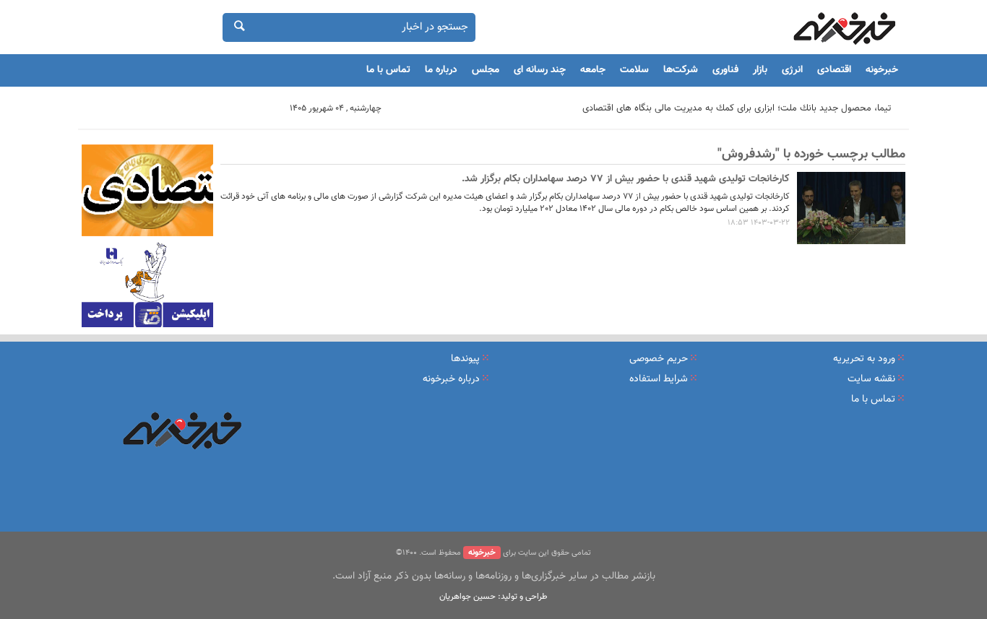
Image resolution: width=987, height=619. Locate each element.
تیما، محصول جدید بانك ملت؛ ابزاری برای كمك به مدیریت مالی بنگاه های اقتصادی (736, 108)
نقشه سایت (871, 379)
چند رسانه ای (540, 70)
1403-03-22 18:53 (759, 223)
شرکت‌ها (680, 70)
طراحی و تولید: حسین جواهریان (493, 596)
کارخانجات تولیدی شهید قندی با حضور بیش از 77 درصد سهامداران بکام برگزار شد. (626, 179)
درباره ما (441, 70)
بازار (760, 70)
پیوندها (465, 359)
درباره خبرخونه (451, 379)
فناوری (725, 70)
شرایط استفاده (658, 379)
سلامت (634, 70)
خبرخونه (882, 70)
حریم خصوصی (658, 359)
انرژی (792, 70)
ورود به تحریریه (864, 359)
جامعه (592, 70)
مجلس (485, 70)
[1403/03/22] (851, 208)
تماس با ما (388, 70)
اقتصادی (834, 70)
